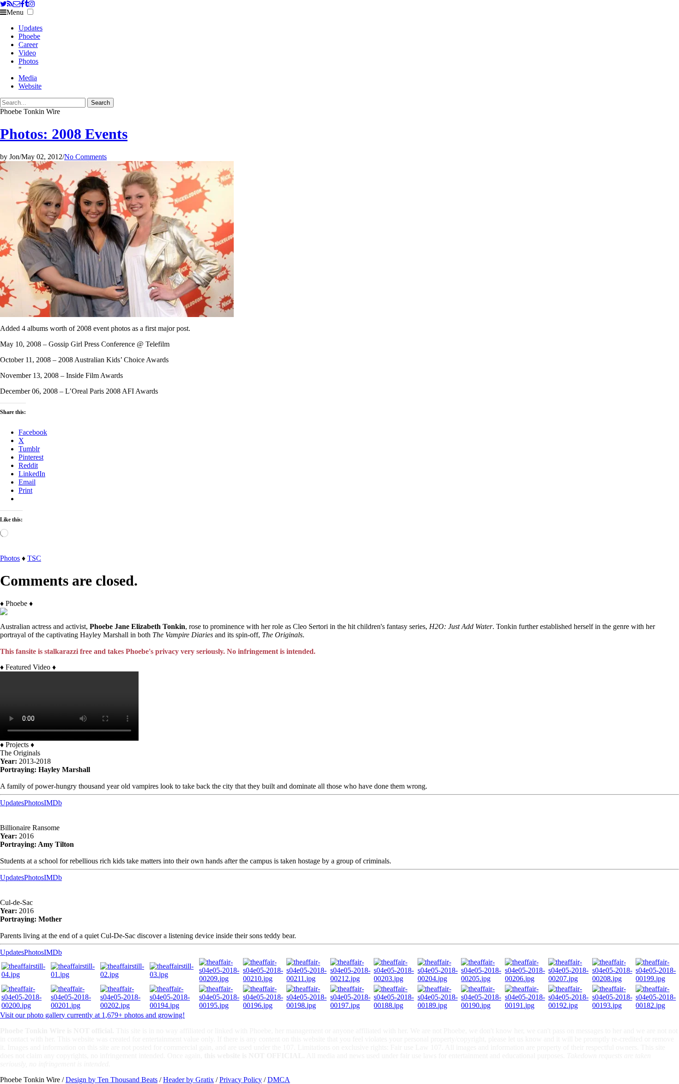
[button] (30, 12)
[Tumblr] (26, 4)
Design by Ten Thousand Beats (112, 1080)
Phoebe (29, 36)
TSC (34, 558)
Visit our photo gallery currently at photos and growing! (92, 1015)
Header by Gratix (188, 1080)
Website (30, 86)
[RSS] (10, 4)
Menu (15, 12)
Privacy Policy (240, 1080)
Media (27, 78)
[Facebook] (22, 4)
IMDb (53, 803)
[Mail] (16, 4)
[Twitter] (3, 4)
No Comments (85, 157)
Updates (30, 28)
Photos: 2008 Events (63, 134)
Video (27, 53)
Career (28, 44)
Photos (28, 61)
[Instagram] (32, 4)
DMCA (278, 1080)
